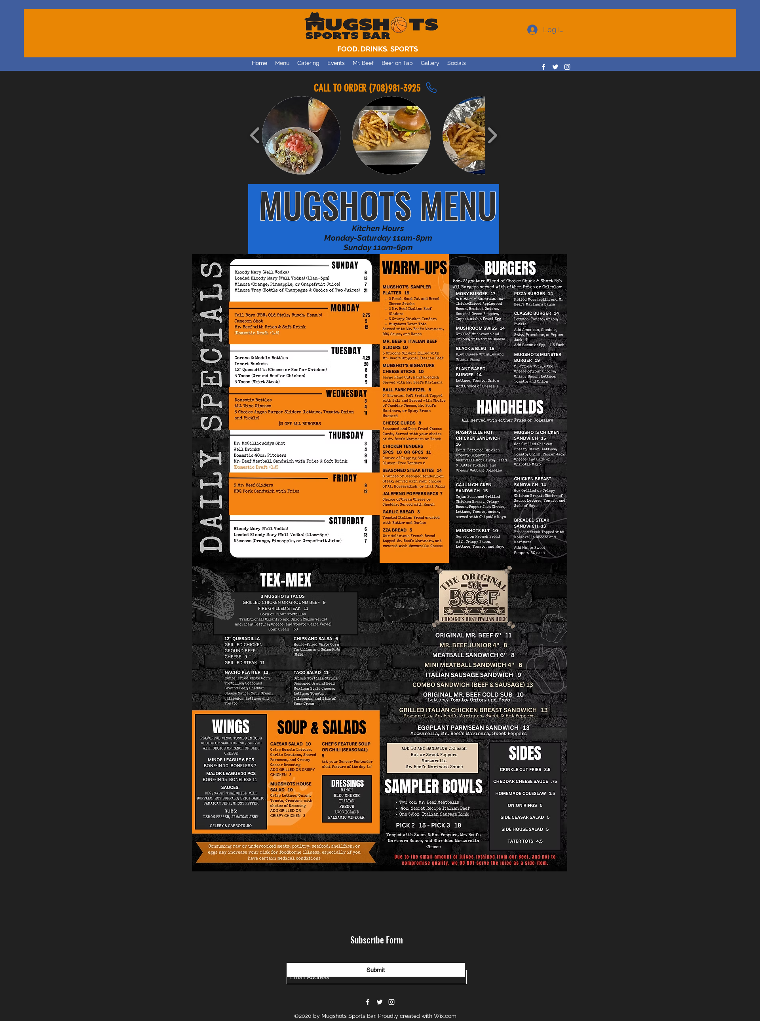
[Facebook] (543, 67)
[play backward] (255, 135)
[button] (301, 135)
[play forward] (492, 135)
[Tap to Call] (431, 88)
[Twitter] (555, 67)
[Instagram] (567, 67)
